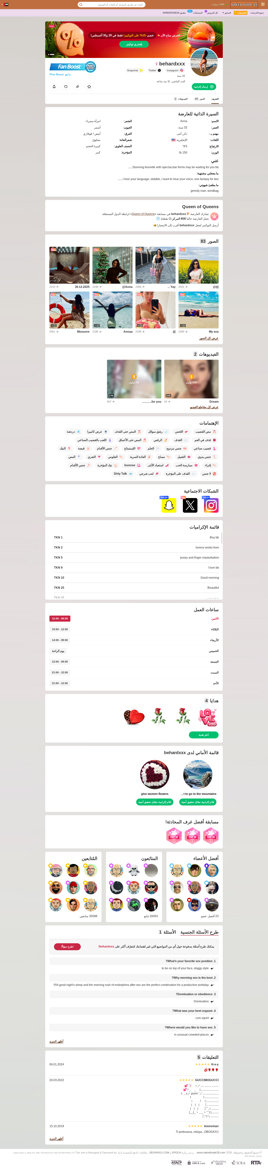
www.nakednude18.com (211, 1152)
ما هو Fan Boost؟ (60, 74)
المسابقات (198, 13)
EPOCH (176, 1152)
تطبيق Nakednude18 (174, 13)
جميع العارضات (257, 13)
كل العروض (212, 13)
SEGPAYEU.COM (159, 1152)
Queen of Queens (143, 213)
